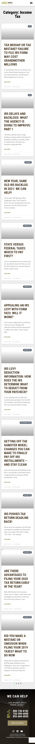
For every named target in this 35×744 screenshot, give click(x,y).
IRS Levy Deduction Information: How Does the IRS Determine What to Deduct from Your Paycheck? (17, 380)
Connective (26, 737)
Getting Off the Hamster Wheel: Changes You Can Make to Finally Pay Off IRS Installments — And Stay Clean (17, 452)
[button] (31, 3)
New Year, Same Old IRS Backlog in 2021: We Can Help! (16, 187)
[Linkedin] (17, 731)
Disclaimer (22, 734)
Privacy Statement (14, 734)
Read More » (7, 82)
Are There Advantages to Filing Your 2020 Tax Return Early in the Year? (16, 578)
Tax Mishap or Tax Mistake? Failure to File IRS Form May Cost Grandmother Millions (17, 54)
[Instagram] (13, 731)
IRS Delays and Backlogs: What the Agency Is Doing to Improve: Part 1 (17, 121)
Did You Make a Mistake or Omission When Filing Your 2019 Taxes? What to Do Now (16, 645)
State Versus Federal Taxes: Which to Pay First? (15, 250)
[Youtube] (22, 731)
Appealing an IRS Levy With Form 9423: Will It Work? (16, 311)
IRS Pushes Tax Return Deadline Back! (16, 518)
